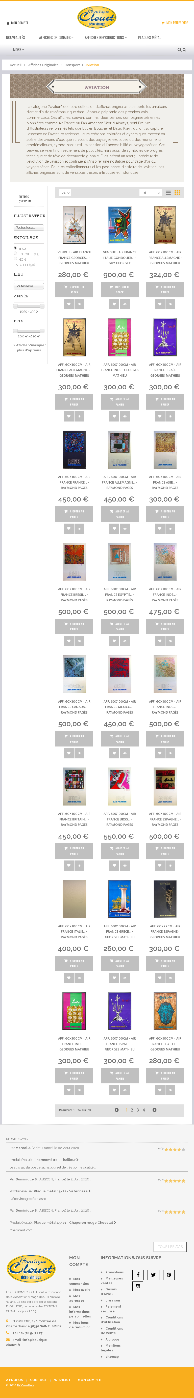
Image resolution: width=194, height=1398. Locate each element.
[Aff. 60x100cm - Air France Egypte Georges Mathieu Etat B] (165, 1011)
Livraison (113, 1300)
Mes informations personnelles (80, 1311)
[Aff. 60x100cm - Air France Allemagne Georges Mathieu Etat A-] (74, 337)
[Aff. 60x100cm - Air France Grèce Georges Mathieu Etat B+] (120, 899)
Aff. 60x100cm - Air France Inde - (120, 370)
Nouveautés (15, 37)
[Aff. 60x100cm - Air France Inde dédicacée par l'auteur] (165, 562)
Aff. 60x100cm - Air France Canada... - (74, 707)
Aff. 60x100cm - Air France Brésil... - (74, 594)
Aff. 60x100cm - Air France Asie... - (165, 482)
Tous (22, 249)
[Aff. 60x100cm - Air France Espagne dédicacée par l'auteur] (165, 787)
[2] (170, 1150)
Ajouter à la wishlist (69, 304)
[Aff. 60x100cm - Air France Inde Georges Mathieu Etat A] (74, 1011)
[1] (166, 1150)
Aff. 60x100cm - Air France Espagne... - (165, 819)
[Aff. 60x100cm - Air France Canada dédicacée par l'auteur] (74, 674)
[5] (183, 1150)
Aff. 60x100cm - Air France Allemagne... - (74, 370)
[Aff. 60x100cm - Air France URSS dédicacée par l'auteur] (120, 787)
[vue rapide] (79, 304)
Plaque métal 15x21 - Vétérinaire (61, 1191)
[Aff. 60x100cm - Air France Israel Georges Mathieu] (120, 1011)
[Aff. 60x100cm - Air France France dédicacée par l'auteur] (74, 450)
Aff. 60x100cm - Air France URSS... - (120, 819)
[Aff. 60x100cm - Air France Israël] (165, 337)
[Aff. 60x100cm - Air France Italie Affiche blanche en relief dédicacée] (74, 899)
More (17, 49)
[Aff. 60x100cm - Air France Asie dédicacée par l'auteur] (165, 450)
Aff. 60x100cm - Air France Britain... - (74, 819)
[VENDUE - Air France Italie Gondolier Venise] (120, 225)
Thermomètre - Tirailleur (55, 1160)
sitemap (112, 1356)
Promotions (115, 1272)
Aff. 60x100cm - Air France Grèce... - (120, 931)
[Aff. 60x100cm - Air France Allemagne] (165, 225)
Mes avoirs (81, 1290)
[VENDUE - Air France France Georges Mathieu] (74, 225)
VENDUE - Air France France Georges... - (74, 257)
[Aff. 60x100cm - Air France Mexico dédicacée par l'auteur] (120, 674)
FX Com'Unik (25, 1385)
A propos (112, 1339)
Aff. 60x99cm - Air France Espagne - (165, 931)
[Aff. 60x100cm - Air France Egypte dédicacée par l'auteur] (120, 562)
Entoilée (28, 254)
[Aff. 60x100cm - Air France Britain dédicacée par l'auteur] (74, 787)
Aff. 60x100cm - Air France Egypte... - (120, 594)
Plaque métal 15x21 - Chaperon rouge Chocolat (74, 1222)
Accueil (15, 65)
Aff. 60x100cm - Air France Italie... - (74, 931)
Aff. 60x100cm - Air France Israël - (165, 370)
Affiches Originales (55, 37)
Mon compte (19, 22)
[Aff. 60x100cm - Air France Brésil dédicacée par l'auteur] (74, 562)
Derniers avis (17, 1139)
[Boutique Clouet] (97, 16)
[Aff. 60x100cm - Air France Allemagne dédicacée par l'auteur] (120, 450)
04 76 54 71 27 (32, 1333)
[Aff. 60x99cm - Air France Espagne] (165, 899)
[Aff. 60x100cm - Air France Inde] (120, 337)
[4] (179, 1150)
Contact (38, 1380)
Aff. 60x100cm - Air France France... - (74, 482)
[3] (175, 1150)
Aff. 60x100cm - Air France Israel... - (120, 1044)
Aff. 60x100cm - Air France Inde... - (165, 594)
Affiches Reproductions (104, 37)
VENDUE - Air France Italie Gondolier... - (119, 257)
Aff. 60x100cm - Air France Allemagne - (165, 257)
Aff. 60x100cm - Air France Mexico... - (120, 707)
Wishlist (62, 1380)
